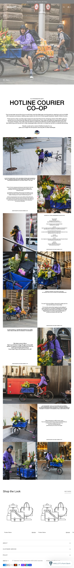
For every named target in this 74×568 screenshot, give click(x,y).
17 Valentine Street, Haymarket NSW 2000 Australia (27, 560)
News (10, 16)
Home (4, 16)
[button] (64, 7)
